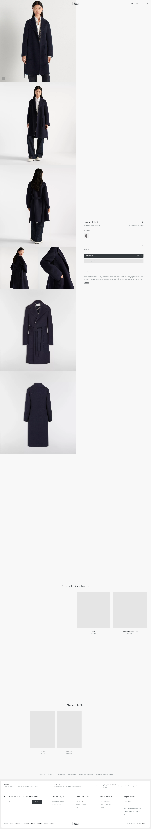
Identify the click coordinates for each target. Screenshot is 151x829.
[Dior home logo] (75, 3)
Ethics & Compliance (105, 804)
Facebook (26, 823)
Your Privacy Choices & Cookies (132, 808)
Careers (102, 807)
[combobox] (113, 245)
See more (86, 282)
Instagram (17, 823)
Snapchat (39, 823)
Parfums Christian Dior (58, 804)
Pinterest (33, 823)
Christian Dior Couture (58, 801)
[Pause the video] (3, 78)
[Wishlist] (137, 3)
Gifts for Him (51, 774)
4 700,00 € (113, 255)
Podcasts (52, 823)
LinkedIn (46, 823)
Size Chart (86, 249)
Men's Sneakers (72, 774)
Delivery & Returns (81, 804)
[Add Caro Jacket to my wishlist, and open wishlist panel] (55, 714)
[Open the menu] (4, 3)
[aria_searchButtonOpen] (132, 3)
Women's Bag (61, 774)
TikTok (11, 823)
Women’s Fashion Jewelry (86, 774)
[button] (38, 41)
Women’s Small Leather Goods (104, 774)
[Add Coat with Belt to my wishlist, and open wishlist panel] (142, 222)
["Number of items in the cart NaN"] (147, 3)
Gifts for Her (42, 774)
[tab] (87, 271)
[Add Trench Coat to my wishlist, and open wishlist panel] (81, 714)
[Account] (142, 3)
